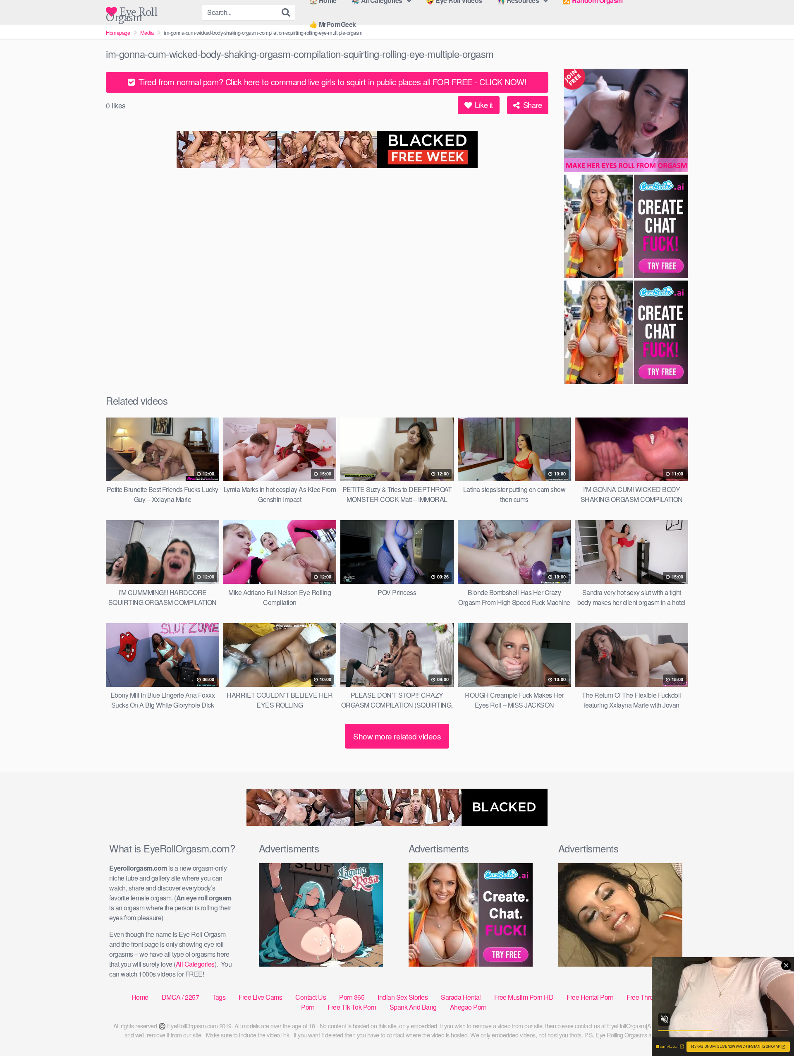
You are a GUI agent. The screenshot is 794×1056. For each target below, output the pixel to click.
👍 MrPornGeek (332, 24)
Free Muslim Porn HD (524, 997)
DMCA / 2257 (180, 997)
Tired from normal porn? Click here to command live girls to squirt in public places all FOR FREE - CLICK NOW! (331, 82)
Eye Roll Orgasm (131, 11)
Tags (218, 997)
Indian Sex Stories (403, 997)
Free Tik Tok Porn (352, 1007)
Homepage (118, 32)
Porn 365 (351, 997)
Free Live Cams (260, 997)
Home (140, 997)
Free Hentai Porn (590, 997)
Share (531, 104)
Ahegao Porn (468, 1007)
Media (147, 32)
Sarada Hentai (461, 997)
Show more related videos (397, 736)
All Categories (195, 964)
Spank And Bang (413, 1007)
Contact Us (310, 997)
